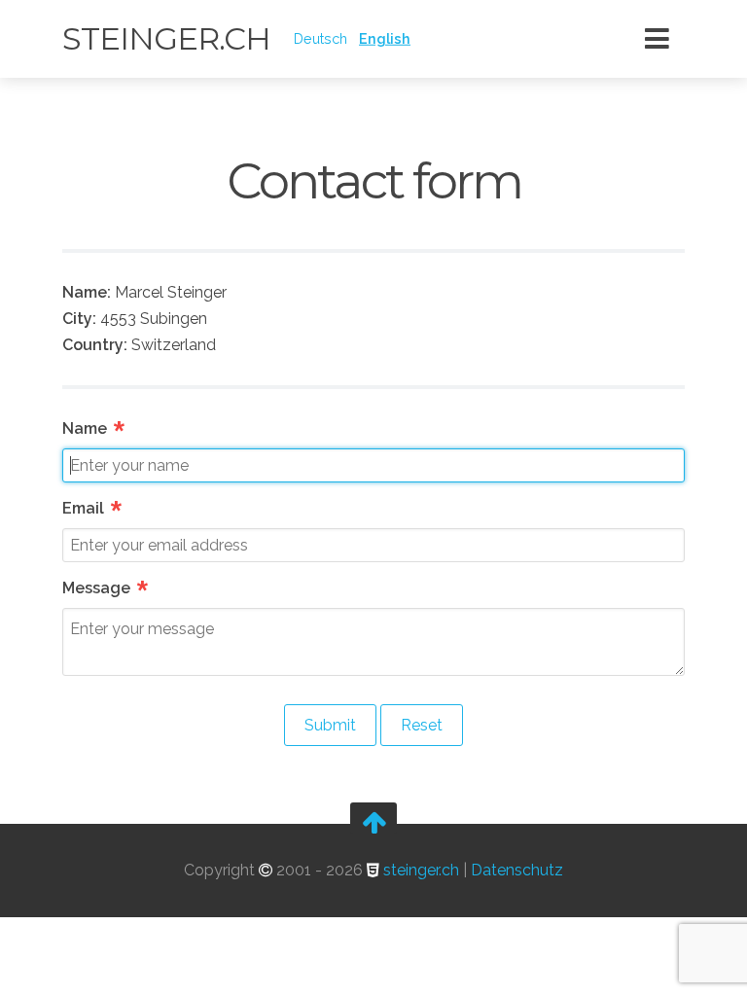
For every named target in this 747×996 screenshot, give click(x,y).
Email (93, 508)
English (384, 38)
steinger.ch (166, 38)
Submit (330, 725)
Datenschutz (517, 870)
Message (106, 588)
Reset (422, 725)
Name (94, 428)
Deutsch (320, 38)
